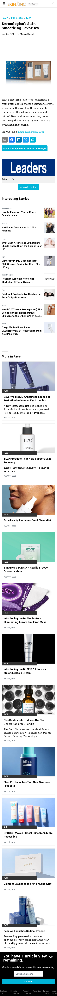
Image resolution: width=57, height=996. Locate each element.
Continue (28, 981)
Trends (4, 239)
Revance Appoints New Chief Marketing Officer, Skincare (18, 280)
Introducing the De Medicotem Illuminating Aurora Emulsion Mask (25, 620)
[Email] (5, 140)
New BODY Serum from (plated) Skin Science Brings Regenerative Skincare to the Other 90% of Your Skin (22, 313)
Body (4, 306)
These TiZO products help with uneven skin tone (27, 469)
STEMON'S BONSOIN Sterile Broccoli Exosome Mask (26, 569)
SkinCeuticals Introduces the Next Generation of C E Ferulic (24, 722)
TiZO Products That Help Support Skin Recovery (27, 460)
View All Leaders (29, 187)
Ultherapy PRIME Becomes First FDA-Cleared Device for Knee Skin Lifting (21, 264)
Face (28, 18)
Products (17, 18)
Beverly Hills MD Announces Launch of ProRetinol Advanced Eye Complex (27, 398)
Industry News (7, 275)
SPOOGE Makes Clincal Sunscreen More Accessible (28, 834)
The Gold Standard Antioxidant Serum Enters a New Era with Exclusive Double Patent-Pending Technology (27, 733)
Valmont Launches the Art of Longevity (27, 883)
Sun (6, 827)
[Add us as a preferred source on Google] (33, 140)
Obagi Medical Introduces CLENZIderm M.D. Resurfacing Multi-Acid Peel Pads (22, 330)
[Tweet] (26, 140)
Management (7, 208)
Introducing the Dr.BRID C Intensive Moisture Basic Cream (25, 671)
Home (5, 18)
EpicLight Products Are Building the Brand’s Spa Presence (21, 296)
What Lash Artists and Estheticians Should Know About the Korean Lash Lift (22, 246)
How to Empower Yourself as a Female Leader (19, 214)
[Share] (12, 140)
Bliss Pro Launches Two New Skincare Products (27, 784)
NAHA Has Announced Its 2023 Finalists (19, 229)
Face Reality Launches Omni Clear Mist (27, 520)
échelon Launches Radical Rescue (24, 931)
